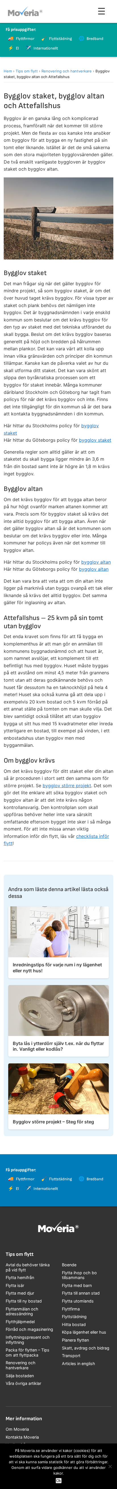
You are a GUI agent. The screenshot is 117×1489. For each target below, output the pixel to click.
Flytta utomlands (78, 1301)
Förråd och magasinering (29, 1329)
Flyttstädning (74, 1316)
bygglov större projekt (67, 785)
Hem (8, 71)
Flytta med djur (20, 1293)
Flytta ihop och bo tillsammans (79, 1275)
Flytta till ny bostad (24, 1301)
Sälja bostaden (20, 1375)
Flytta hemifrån (20, 1277)
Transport (71, 1355)
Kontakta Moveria (22, 1437)
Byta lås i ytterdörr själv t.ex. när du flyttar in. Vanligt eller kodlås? (58, 1046)
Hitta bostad (74, 1324)
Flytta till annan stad (81, 1293)
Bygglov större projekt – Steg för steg (53, 1122)
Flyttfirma (71, 1308)
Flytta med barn (77, 1285)
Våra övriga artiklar (23, 1383)
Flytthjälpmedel (20, 1321)
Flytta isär (15, 1285)
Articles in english (78, 1363)
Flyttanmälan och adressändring (22, 1311)
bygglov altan (96, 562)
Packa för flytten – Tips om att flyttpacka (27, 1352)
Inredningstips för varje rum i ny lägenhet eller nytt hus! (57, 967)
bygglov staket (95, 440)
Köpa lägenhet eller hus (84, 1332)
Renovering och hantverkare (66, 71)
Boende (69, 1264)
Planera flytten (75, 1340)
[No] (110, 1466)
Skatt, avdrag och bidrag (85, 1348)
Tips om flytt (27, 71)
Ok (58, 1481)
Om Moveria (17, 1429)
